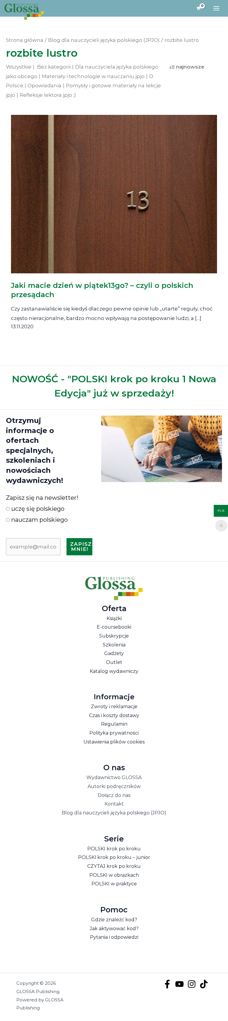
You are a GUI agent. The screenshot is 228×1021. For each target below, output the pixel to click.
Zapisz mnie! (81, 546)
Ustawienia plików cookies (114, 742)
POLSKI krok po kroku (114, 849)
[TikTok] (204, 984)
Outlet (114, 662)
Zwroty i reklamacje (114, 706)
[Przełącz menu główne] (216, 8)
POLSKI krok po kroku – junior (114, 857)
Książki (114, 618)
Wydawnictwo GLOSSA (114, 777)
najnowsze (190, 67)
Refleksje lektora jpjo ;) (48, 95)
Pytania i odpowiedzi (114, 937)
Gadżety (114, 653)
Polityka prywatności (114, 733)
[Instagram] (191, 984)
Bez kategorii (54, 67)
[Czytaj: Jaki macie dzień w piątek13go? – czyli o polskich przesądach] (114, 190)
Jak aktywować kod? (114, 928)
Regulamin (114, 724)
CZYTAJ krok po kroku (114, 866)
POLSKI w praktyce (114, 884)
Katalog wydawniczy (114, 671)
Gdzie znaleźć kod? (114, 919)
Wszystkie (18, 67)
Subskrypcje (114, 636)
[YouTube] (179, 984)
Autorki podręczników (114, 786)
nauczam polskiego (39, 519)
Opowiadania (44, 85)
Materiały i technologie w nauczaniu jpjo (93, 76)
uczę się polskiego (37, 508)
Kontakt (114, 804)
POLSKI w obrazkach (114, 875)
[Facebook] (167, 984)
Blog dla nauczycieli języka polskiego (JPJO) (114, 813)
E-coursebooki (114, 627)
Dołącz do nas (114, 795)
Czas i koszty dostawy (114, 715)
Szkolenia (114, 645)
